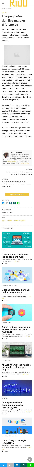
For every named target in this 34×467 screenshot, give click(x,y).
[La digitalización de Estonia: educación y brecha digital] (17, 388)
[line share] (18, 203)
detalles (9, 220)
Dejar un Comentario (17, 194)
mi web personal (25, 163)
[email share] (7, 203)
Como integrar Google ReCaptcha (14, 441)
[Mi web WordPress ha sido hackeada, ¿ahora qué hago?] (17, 350)
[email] (10, 465)
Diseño (9, 8)
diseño (16, 220)
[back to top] (29, 459)
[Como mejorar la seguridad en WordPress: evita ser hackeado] (17, 312)
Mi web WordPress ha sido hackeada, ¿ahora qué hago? (16, 367)
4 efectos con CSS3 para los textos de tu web (15, 255)
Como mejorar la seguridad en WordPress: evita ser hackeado (16, 329)
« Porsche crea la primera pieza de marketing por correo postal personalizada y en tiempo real (16, 184)
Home (3, 8)
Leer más (16, 261)
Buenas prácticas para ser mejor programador (16, 291)
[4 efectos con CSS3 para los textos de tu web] (17, 240)
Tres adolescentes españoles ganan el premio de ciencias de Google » (19, 173)
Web (10, 322)
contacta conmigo (11, 161)
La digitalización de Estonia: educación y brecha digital (13, 405)
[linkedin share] (10, 203)
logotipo (22, 220)
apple (3, 220)
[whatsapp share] (14, 203)
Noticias (5, 398)
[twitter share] (3, 203)
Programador (6, 285)
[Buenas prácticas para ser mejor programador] (17, 275)
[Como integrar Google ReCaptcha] (17, 426)
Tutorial (5, 250)
